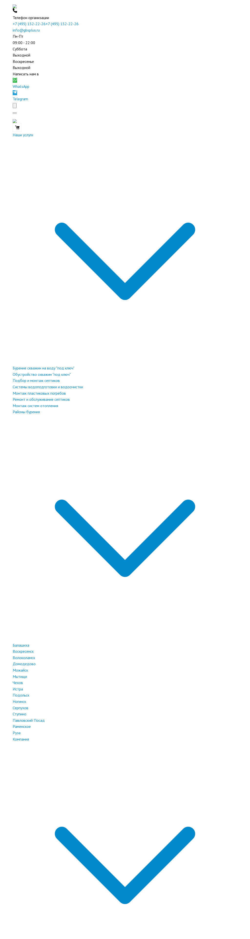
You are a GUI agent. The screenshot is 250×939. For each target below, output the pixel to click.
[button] (125, 11)
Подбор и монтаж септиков (36, 380)
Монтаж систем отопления (35, 405)
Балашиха (21, 645)
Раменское (22, 726)
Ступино (19, 713)
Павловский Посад (29, 720)
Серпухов (20, 707)
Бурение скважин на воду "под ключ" (43, 368)
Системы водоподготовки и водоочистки (48, 386)
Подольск (21, 695)
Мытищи (20, 676)
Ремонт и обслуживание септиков (41, 399)
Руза (17, 732)
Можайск (20, 670)
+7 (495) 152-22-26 (29, 23)
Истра (18, 689)
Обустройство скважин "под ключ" (42, 374)
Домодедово (24, 663)
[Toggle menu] (15, 113)
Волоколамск (24, 657)
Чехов (18, 682)
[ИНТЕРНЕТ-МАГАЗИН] (17, 127)
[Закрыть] (15, 105)
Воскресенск (23, 651)
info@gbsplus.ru (26, 30)
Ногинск (19, 701)
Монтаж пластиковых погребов (39, 393)
